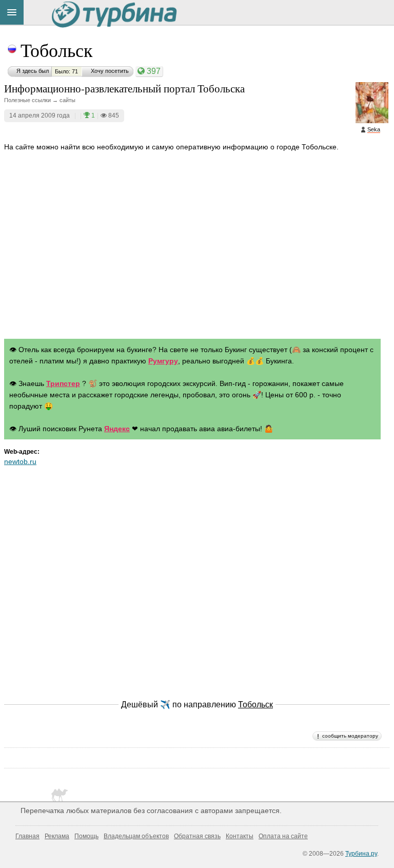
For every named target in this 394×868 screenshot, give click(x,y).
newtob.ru (20, 461)
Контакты (239, 836)
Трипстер (63, 383)
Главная (27, 836)
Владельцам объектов (136, 836)
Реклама (57, 836)
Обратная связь (197, 836)
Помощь (86, 836)
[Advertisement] (197, 255)
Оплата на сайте (283, 836)
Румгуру (163, 361)
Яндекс (117, 429)
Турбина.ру (361, 853)
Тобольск (56, 49)
